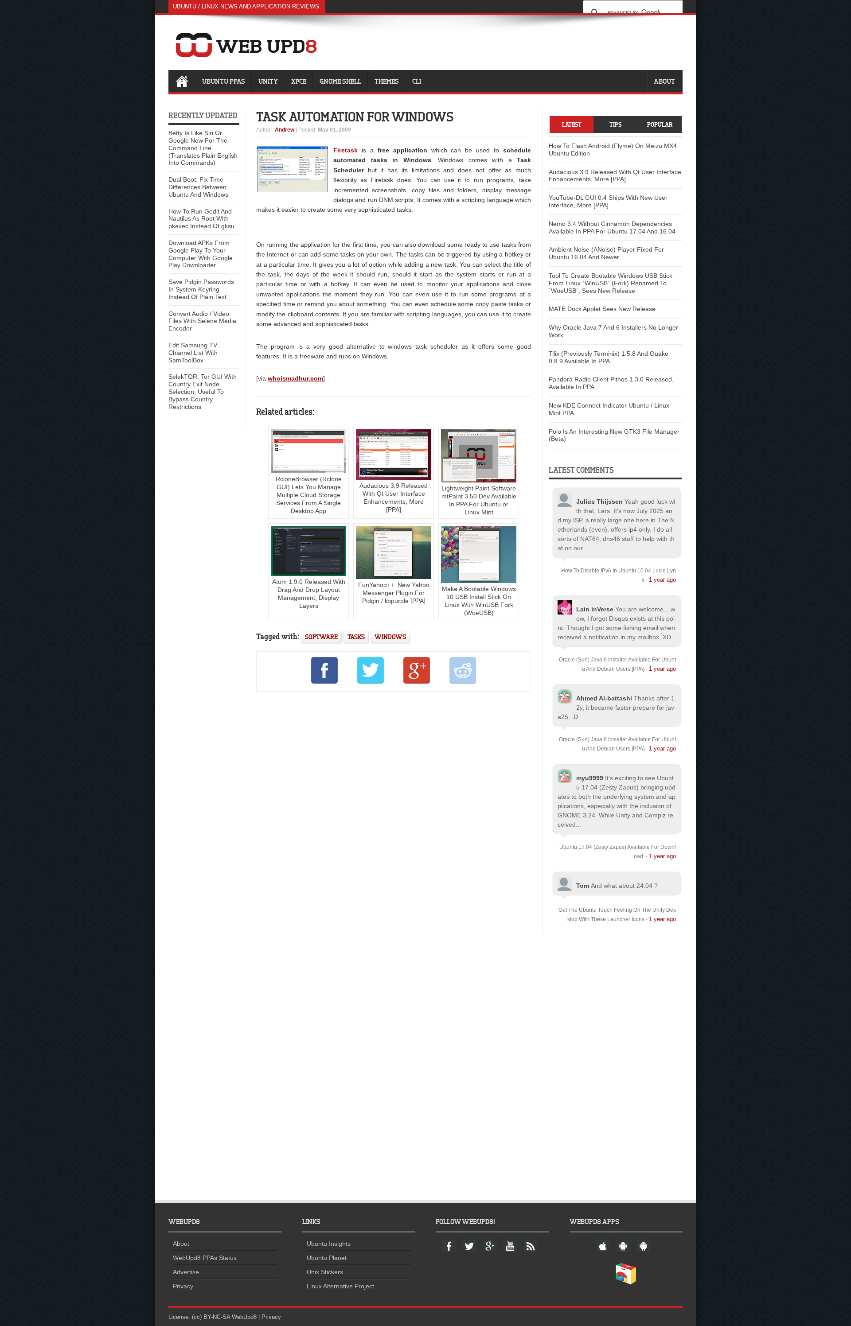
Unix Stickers (325, 1271)
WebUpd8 (244, 1317)
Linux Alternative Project (340, 1286)
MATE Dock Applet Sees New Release (602, 308)
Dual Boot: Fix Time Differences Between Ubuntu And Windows (198, 187)
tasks (356, 637)
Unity (268, 81)
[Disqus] (393, 819)
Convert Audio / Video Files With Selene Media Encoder (202, 321)
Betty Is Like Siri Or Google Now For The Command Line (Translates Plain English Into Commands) (203, 147)
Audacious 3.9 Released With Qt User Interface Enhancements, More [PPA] (393, 497)
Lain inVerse (594, 609)
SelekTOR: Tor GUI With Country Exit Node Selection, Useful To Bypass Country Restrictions (202, 391)
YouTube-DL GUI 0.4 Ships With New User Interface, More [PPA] (608, 201)
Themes (387, 81)
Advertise (186, 1271)
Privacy (183, 1286)
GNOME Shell (340, 81)
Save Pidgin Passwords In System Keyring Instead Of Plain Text (201, 289)
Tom (582, 885)
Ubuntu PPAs (223, 81)
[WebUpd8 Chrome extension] (626, 1282)
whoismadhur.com (295, 378)
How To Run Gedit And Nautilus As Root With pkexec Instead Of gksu (201, 219)
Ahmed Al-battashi (604, 698)
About (664, 81)
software (321, 637)
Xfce (298, 81)
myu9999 (589, 778)
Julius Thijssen (599, 501)
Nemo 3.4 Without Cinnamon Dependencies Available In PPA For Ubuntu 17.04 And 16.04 (612, 227)
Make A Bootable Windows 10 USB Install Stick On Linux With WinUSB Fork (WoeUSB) (479, 600)
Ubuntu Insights (329, 1243)
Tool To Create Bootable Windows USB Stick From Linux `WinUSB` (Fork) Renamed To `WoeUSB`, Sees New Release (610, 283)
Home (181, 81)
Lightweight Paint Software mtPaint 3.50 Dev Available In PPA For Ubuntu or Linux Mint (478, 500)
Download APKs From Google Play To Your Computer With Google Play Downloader (200, 253)
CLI (416, 81)
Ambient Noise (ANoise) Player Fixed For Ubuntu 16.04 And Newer (606, 253)
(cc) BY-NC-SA (211, 1317)
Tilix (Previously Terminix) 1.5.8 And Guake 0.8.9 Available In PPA (608, 357)
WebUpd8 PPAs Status (205, 1257)
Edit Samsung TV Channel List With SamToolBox (193, 353)
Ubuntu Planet (327, 1257)
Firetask (345, 150)
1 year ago (662, 579)
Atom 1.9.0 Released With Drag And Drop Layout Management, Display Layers (308, 593)
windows (390, 637)
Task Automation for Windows (355, 116)
